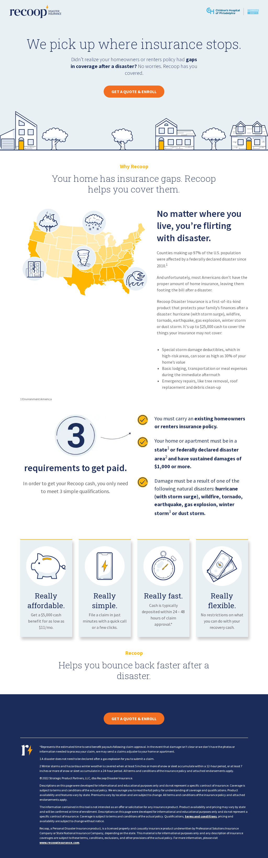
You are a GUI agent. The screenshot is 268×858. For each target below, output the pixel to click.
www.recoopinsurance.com (59, 842)
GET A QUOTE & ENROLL (134, 91)
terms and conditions (201, 816)
